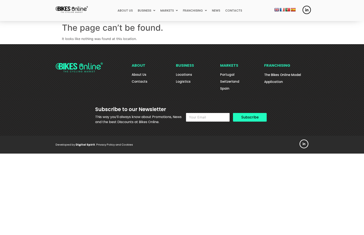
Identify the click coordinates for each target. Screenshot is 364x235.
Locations (184, 74)
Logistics (183, 81)
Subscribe (250, 117)
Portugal (227, 74)
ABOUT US (125, 10)
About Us (139, 74)
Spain (224, 88)
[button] (146, 10)
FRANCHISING (193, 10)
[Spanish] (293, 10)
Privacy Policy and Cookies (114, 145)
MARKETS (167, 10)
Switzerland (229, 81)
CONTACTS (233, 10)
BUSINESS (144, 10)
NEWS (216, 10)
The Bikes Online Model (282, 75)
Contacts (139, 81)
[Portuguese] (287, 10)
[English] (276, 10)
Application (273, 82)
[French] (282, 10)
